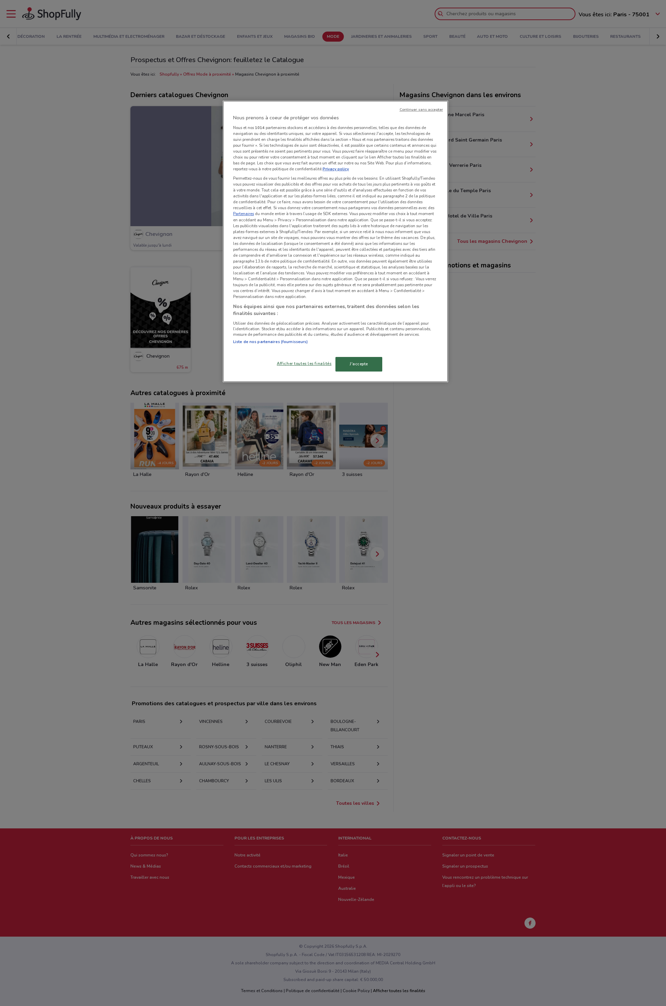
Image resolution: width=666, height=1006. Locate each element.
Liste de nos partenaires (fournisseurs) (270, 341)
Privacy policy (336, 169)
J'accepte (359, 364)
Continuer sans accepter (421, 109)
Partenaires (243, 213)
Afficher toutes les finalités (304, 363)
